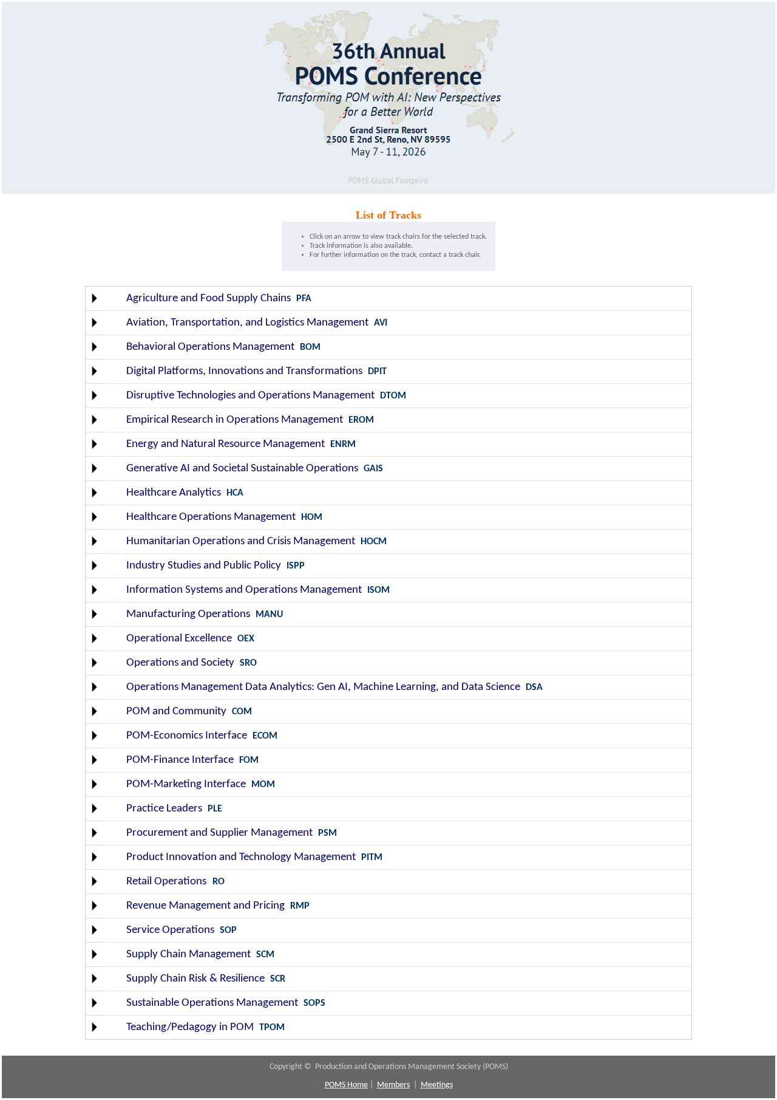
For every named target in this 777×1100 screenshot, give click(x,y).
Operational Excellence (179, 638)
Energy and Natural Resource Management (225, 444)
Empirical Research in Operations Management (234, 420)
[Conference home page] (388, 190)
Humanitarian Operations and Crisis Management (240, 541)
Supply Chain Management (188, 954)
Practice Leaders (164, 809)
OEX (245, 639)
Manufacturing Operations (188, 614)
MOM (263, 785)
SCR (277, 979)
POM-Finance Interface (180, 760)
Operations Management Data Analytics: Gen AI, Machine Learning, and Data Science (323, 687)
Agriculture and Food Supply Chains (208, 298)
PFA (303, 299)
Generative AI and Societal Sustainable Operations (242, 468)
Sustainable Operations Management (212, 1003)
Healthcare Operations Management (211, 517)
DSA (534, 687)
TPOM (272, 1028)
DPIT (377, 372)
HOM (311, 517)
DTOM (393, 396)
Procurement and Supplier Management (219, 833)
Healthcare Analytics (173, 493)
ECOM (265, 736)
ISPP (296, 566)
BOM (310, 347)
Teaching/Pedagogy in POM (190, 1027)
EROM (361, 420)
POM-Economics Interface (186, 736)
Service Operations (170, 930)
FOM (249, 760)
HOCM (374, 542)
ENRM (343, 444)
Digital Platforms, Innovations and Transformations (244, 371)
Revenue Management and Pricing (205, 906)
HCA (234, 493)
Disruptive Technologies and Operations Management (250, 395)
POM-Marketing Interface (186, 784)
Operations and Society (180, 663)
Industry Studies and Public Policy (203, 566)
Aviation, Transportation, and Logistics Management (247, 323)
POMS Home (346, 1085)
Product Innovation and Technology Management (241, 857)
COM (242, 712)
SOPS (314, 1003)
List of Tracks (388, 215)
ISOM (378, 590)
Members (393, 1085)
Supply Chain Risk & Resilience (195, 979)
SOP (228, 930)
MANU (269, 615)
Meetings (437, 1085)
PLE (215, 809)
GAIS (373, 469)
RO (218, 882)
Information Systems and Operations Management (244, 590)
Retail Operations (167, 881)
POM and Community (176, 711)
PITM (371, 858)
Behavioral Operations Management (210, 347)
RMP (300, 906)
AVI (380, 323)
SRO (248, 663)
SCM (265, 955)
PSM (327, 833)
